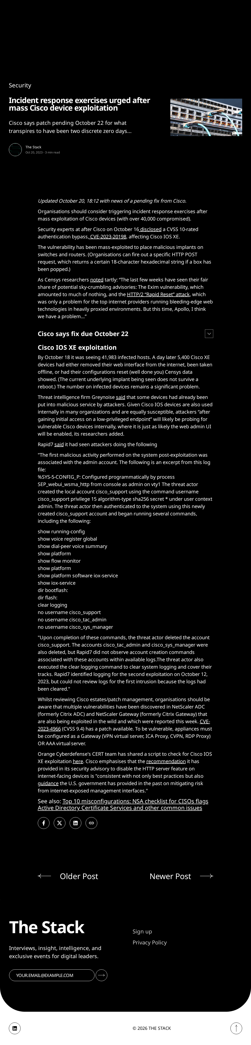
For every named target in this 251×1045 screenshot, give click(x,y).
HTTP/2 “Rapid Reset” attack (158, 294)
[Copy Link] (91, 823)
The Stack (33, 147)
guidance (48, 783)
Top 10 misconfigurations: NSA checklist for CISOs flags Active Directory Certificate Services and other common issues (123, 804)
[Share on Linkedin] (75, 823)
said (120, 397)
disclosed (150, 229)
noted (96, 279)
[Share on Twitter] (59, 823)
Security (20, 85)
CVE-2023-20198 (107, 236)
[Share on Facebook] (44, 823)
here (78, 761)
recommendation (166, 761)
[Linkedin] (15, 1028)
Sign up (142, 931)
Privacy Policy (150, 942)
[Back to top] (236, 1028)
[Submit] (101, 975)
